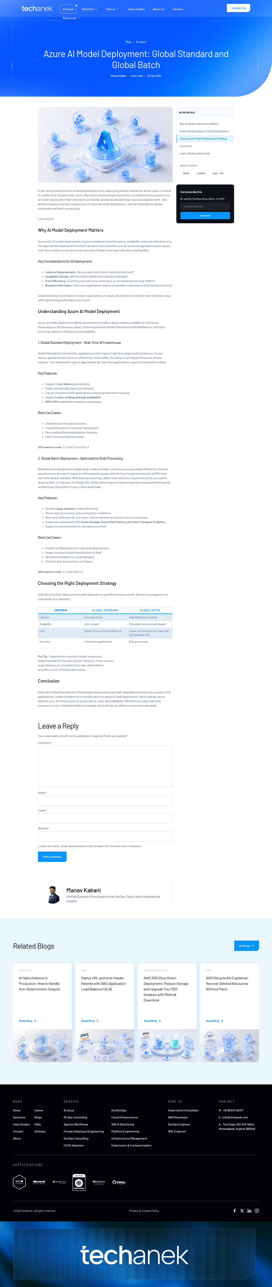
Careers (178, 9)
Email (42, 810)
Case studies (136, 9)
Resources (70, 18)
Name (42, 792)
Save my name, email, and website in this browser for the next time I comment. (91, 846)
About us (158, 9)
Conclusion (185, 146)
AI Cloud (68, 9)
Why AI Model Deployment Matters (199, 123)
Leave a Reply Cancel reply (194, 153)
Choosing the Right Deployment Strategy (203, 138)
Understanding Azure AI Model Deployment (204, 131)
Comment (45, 742)
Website (43, 828)
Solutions (88, 9)
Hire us (110, 9)
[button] (186, 173)
